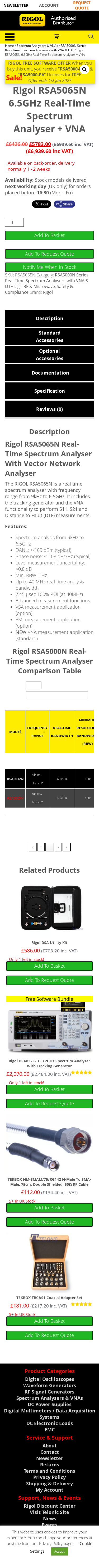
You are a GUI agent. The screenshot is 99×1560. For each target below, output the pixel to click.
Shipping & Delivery (49, 1483)
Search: (18, 695)
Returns (49, 1464)
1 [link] (50, 847)
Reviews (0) (49, 409)
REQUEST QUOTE (82, 5)
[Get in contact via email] (67, 204)
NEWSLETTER (16, 5)
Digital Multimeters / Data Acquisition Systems (49, 1413)
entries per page (57, 686)
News (49, 1518)
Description (49, 318)
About (50, 1445)
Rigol (48, 292)
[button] (84, 69)
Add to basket (49, 235)
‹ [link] (41, 847)
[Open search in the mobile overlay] (91, 36)
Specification (49, 391)
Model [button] (15, 731)
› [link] (58, 847)
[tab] (49, 318)
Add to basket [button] (49, 966)
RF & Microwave (39, 286)
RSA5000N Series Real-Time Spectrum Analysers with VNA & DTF (45, 47)
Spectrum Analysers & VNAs (37, 45)
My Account (49, 1490)
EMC (50, 1429)
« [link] (33, 847)
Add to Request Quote (49, 254)
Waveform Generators (49, 1385)
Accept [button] (59, 1551)
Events (50, 1525)
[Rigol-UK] (49, 20)
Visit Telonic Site (49, 1512)
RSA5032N (15, 778)
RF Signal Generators (49, 1392)
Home (9, 45)
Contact (49, 1452)
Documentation (49, 373)
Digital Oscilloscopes (49, 1379)
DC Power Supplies (50, 1404)
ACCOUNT (49, 5)
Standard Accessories (49, 336)
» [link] (67, 847)
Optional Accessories (49, 354)
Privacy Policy (49, 1477)
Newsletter (49, 1458)
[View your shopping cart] (57, 36)
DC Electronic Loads (49, 1423)
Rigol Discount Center (50, 1506)
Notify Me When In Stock (49, 267)
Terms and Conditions (49, 1471)
